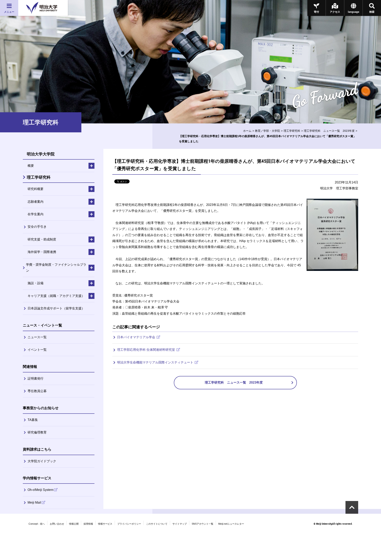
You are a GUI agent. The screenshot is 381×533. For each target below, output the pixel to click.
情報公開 (74, 524)
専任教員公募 (37, 391)
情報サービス (105, 524)
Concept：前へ (37, 524)
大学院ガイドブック (42, 461)
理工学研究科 (292, 130)
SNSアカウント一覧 (202, 524)
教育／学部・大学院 (267, 130)
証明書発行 (35, 378)
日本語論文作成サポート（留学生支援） (56, 308)
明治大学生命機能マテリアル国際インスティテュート (155, 362)
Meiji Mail (34, 502)
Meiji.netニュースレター (231, 524)
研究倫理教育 (37, 432)
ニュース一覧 (37, 337)
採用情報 (88, 524)
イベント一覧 (37, 349)
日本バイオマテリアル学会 (136, 337)
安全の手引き (37, 226)
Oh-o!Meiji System (40, 489)
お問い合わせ (57, 524)
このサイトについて (156, 524)
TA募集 (33, 420)
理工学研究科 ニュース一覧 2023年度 (329, 130)
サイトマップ (179, 524)
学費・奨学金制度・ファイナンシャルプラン (56, 267)
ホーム (247, 130)
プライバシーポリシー (129, 524)
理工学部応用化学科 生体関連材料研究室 (146, 349)
